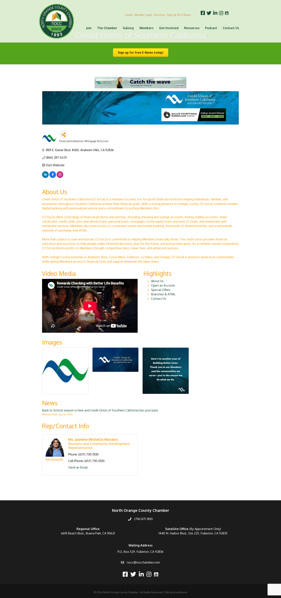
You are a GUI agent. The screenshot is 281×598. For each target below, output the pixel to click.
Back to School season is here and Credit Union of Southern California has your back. (100, 410)
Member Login (143, 14)
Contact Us (231, 28)
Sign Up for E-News (179, 14)
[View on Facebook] (52, 177)
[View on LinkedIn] (45, 177)
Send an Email (78, 467)
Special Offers (160, 290)
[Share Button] (63, 134)
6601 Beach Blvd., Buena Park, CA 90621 (88, 533)
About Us (157, 281)
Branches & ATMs (163, 294)
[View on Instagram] (60, 177)
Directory (159, 14)
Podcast (211, 28)
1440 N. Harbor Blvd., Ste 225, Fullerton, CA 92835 (193, 533)
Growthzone (180, 592)
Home (129, 14)
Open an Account (163, 285)
